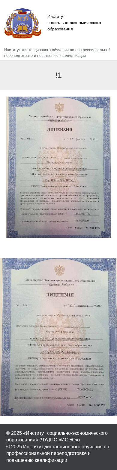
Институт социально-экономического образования (74, 22)
